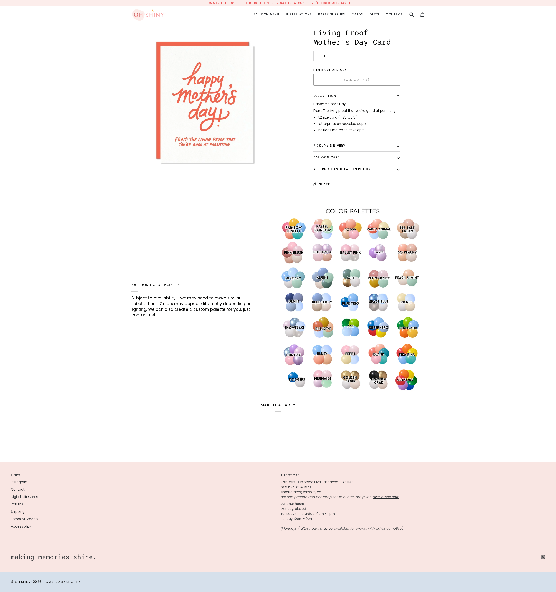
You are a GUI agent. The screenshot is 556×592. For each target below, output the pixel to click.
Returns (17, 504)
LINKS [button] (15, 475)
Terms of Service (24, 519)
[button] (266, 14)
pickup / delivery (329, 145)
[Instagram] (543, 557)
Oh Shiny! (23, 582)
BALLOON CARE (326, 157)
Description (324, 96)
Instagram (19, 482)
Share (324, 184)
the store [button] (290, 475)
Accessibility (21, 526)
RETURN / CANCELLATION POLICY (342, 169)
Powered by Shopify (62, 582)
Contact (18, 489)
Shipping (18, 511)
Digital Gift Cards (24, 496)
